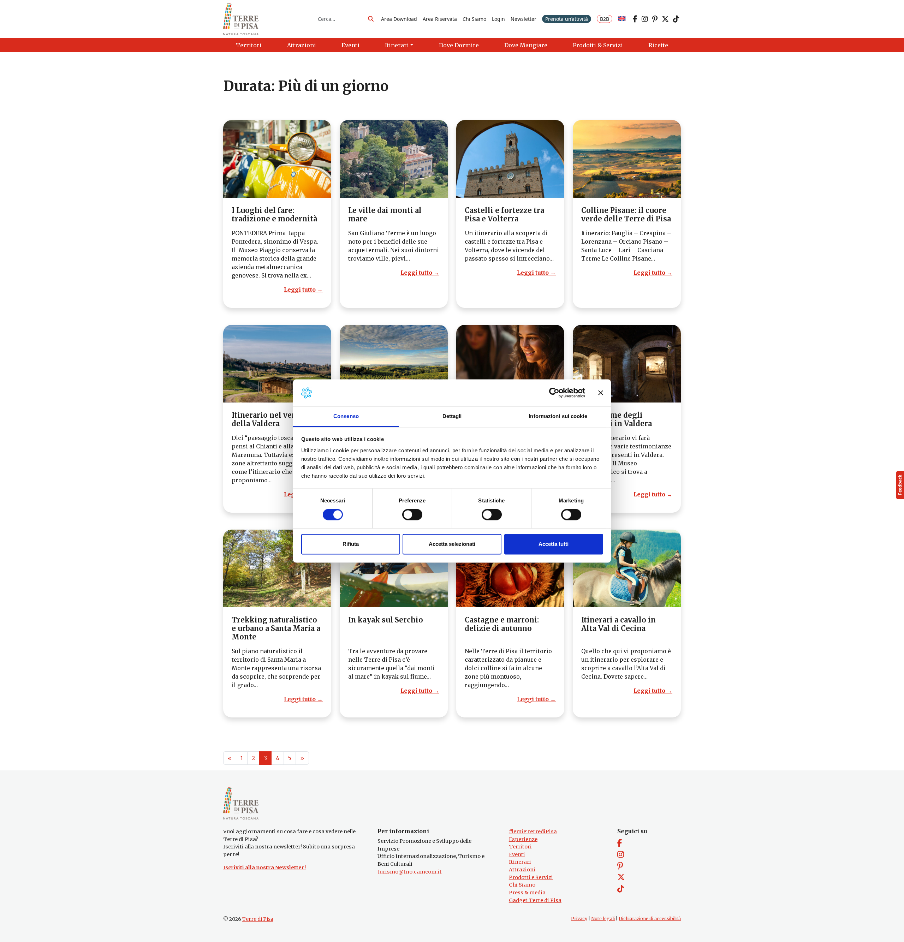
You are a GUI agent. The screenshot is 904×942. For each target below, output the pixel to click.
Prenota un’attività (566, 19)
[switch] (412, 514)
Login (498, 19)
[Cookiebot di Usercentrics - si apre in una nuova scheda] (554, 393)
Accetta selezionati (452, 544)
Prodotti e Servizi (531, 877)
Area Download (399, 19)
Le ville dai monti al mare (385, 214)
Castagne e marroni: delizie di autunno (502, 624)
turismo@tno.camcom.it (409, 872)
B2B (604, 19)
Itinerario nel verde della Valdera (268, 419)
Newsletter (523, 19)
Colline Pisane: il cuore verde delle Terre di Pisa (626, 214)
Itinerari (520, 862)
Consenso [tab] (346, 416)
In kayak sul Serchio (385, 619)
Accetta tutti (554, 544)
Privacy (579, 918)
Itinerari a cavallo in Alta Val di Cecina (618, 624)
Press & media (527, 892)
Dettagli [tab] (452, 416)
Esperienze (523, 839)
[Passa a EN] (622, 19)
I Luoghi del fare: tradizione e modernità (274, 214)
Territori (520, 846)
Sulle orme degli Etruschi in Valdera (616, 419)
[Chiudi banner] (600, 392)
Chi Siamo (474, 19)
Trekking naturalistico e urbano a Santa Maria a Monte (276, 628)
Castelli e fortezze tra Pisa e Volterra (504, 214)
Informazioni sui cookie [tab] (558, 416)
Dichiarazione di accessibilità (650, 918)
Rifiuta (351, 544)
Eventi (517, 854)
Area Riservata (440, 19)
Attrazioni (522, 869)
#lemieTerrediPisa (533, 831)
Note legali (603, 918)
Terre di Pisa (257, 919)
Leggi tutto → (303, 289)
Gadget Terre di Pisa (535, 900)
